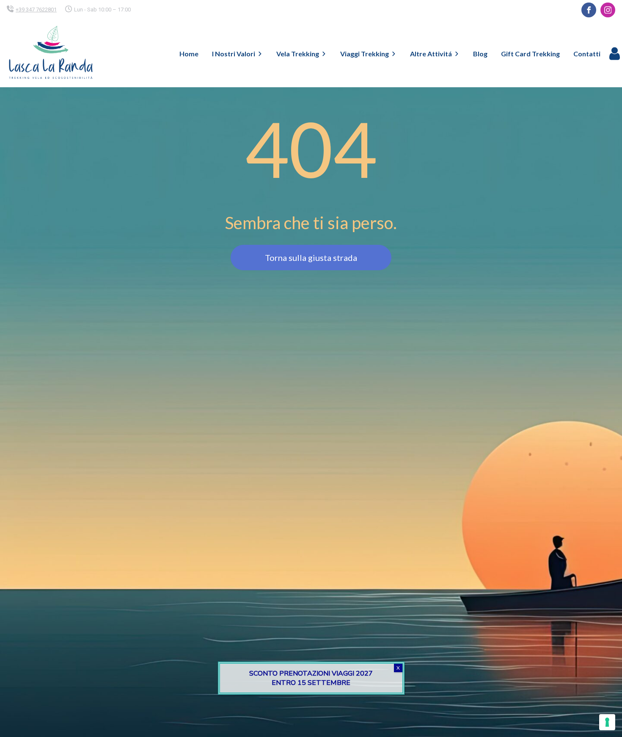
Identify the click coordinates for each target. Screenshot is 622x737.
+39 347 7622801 (36, 9)
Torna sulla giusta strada (311, 257)
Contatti (586, 54)
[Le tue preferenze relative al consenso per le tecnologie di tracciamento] (607, 722)
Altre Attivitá (431, 54)
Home (188, 54)
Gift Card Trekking (530, 54)
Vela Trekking (297, 54)
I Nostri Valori (233, 54)
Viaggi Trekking (364, 54)
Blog (480, 54)
